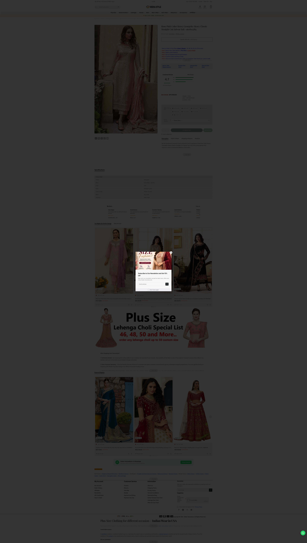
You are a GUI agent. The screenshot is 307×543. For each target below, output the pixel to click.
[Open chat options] (303, 533)
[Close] (171, 252)
